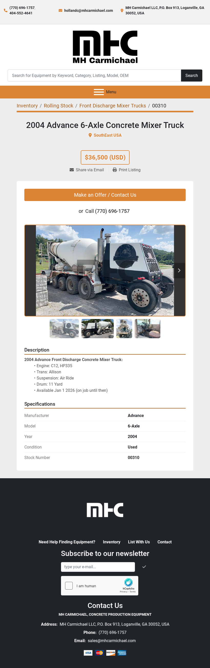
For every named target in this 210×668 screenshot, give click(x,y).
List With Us (139, 542)
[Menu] (99, 92)
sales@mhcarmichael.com (111, 640)
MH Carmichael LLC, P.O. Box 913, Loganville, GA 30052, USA (114, 624)
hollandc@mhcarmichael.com (88, 10)
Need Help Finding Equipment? (67, 542)
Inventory (111, 542)
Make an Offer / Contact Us (105, 195)
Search (191, 75)
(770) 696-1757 (22, 8)
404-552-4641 (21, 13)
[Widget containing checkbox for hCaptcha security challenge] (99, 585)
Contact (165, 542)
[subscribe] (144, 567)
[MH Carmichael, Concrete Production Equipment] (105, 509)
